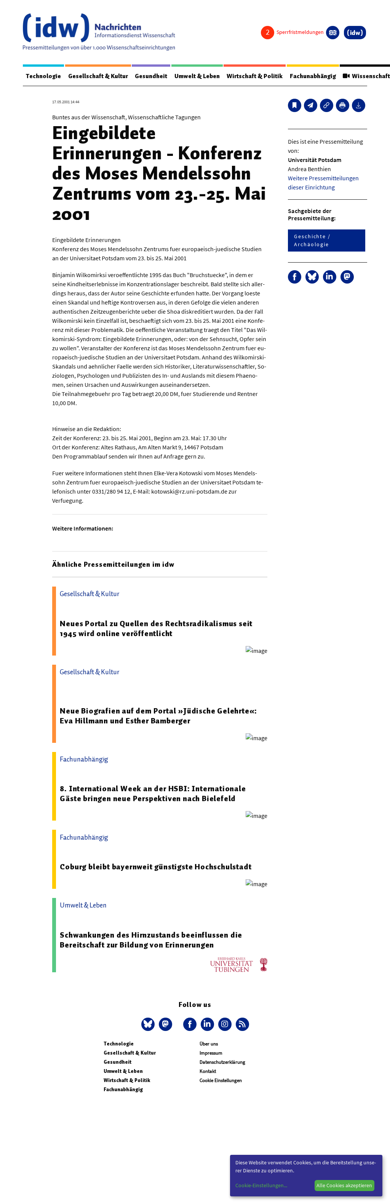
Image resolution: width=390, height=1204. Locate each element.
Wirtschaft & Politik (255, 76)
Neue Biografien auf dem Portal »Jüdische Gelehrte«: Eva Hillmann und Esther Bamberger (158, 715)
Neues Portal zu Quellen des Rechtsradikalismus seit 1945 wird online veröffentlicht (156, 628)
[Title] (326, 105)
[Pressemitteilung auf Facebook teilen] (294, 277)
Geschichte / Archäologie (312, 240)
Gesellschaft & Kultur (98, 76)
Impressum (211, 1053)
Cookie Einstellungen (221, 1080)
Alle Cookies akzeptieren (344, 1185)
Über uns (209, 1043)
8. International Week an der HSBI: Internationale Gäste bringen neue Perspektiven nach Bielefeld (153, 793)
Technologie (43, 76)
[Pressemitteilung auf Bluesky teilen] (312, 277)
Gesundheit (151, 76)
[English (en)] (332, 32)
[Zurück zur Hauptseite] (355, 32)
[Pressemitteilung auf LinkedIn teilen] (329, 277)
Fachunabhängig (313, 76)
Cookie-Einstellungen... (261, 1185)
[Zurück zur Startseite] (99, 32)
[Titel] (294, 105)
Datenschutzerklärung (222, 1062)
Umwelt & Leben (197, 76)
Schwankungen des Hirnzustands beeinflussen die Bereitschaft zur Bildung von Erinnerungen (151, 940)
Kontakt (208, 1071)
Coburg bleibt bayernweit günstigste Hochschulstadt (155, 866)
